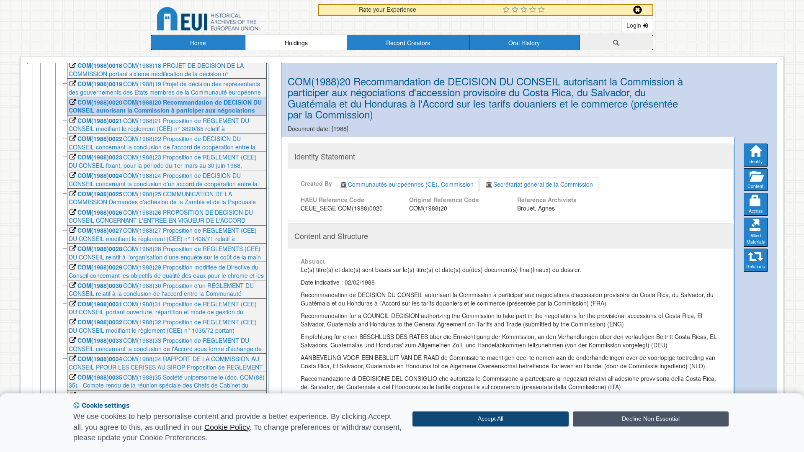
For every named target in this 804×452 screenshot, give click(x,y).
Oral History (524, 43)
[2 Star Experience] (516, 10)
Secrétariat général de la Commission (543, 184)
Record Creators (408, 43)
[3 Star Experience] (525, 10)
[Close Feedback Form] (637, 10)
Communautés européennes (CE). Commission (411, 184)
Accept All (490, 418)
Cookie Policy (227, 427)
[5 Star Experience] (542, 10)
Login (634, 25)
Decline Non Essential (651, 418)
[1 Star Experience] (507, 10)
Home (198, 43)
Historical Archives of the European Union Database (231, 20)
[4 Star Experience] (533, 10)
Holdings (296, 43)
